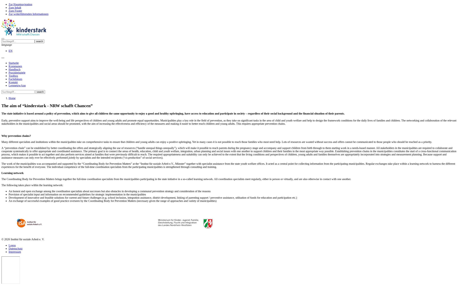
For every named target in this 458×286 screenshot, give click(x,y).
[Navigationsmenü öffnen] (2, 57)
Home (12, 98)
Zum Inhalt (15, 7)
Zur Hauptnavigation (20, 4)
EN (11, 50)
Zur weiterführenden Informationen (28, 14)
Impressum (15, 251)
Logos (12, 245)
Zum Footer (15, 10)
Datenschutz (16, 248)
